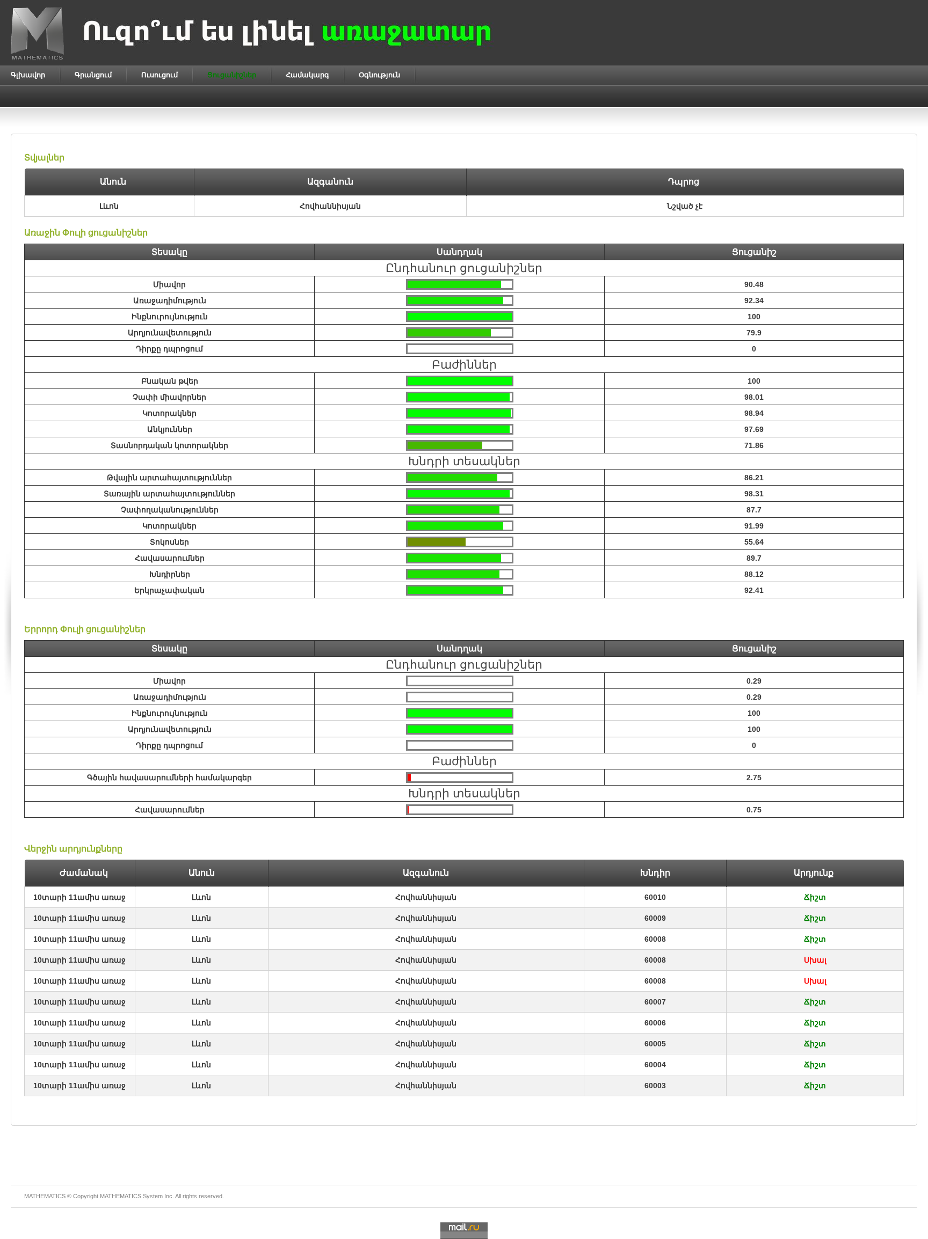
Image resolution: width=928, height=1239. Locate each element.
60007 (655, 1002)
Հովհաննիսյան (425, 897)
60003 (655, 1085)
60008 (655, 939)
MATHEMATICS (120, 1196)
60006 (655, 1022)
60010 (655, 897)
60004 (655, 1064)
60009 (655, 918)
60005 (655, 1043)
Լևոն (201, 897)
